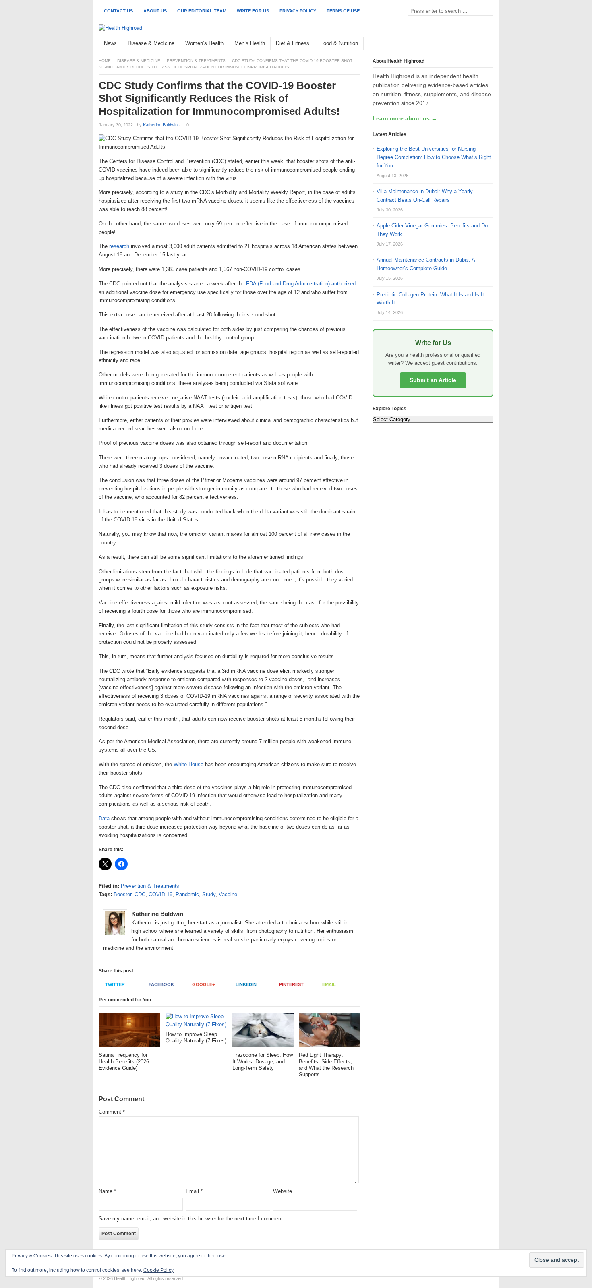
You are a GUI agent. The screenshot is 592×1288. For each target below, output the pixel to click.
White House (188, 764)
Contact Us (118, 10)
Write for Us (253, 10)
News (110, 43)
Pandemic (187, 894)
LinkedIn (246, 984)
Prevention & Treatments (196, 60)
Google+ (203, 984)
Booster (122, 894)
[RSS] (488, 44)
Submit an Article (433, 380)
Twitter (115, 984)
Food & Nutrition (339, 43)
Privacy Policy (297, 10)
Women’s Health (204, 43)
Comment (112, 1112)
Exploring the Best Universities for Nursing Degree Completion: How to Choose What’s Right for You (434, 157)
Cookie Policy (158, 1270)
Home (105, 60)
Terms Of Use (343, 10)
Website (282, 1191)
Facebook (161, 984)
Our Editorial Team (201, 10)
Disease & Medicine (151, 43)
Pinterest (291, 984)
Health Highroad (129, 1278)
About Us (155, 10)
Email (329, 984)
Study (208, 894)
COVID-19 (160, 894)
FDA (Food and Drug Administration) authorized (301, 284)
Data (104, 818)
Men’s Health (249, 43)
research (118, 246)
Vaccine (228, 894)
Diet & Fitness (292, 43)
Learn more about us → (405, 118)
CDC (140, 894)
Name (107, 1191)
